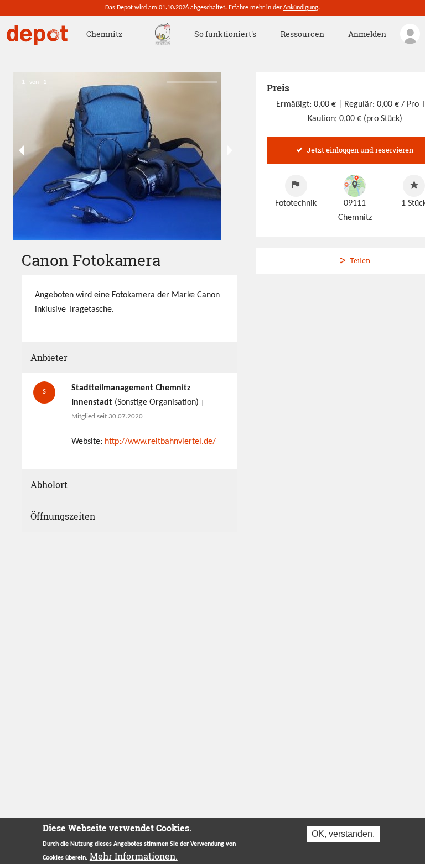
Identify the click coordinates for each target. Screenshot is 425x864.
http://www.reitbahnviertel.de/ (160, 441)
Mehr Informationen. (134, 856)
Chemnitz (104, 34)
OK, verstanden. (343, 834)
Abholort (49, 484)
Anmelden (367, 34)
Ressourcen (302, 34)
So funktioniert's (225, 34)
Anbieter (49, 357)
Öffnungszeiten (62, 516)
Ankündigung (300, 7)
